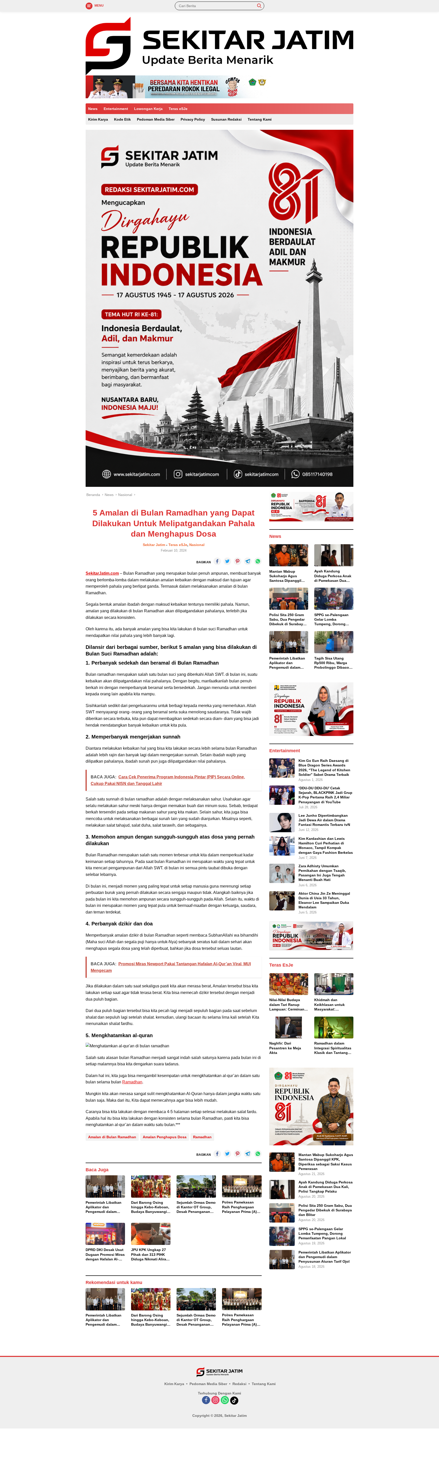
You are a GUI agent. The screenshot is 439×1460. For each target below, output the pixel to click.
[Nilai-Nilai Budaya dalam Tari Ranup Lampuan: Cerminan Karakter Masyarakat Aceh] (288, 984)
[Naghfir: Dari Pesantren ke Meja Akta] (288, 1027)
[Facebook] (206, 1400)
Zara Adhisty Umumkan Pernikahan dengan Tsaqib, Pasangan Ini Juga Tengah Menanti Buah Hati (322, 873)
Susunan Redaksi (226, 119)
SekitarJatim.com (102, 573)
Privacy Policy (193, 119)
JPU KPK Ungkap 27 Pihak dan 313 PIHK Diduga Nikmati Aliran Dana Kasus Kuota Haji (149, 1254)
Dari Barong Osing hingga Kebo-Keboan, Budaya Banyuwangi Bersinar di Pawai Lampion (150, 1207)
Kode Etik (122, 119)
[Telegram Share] (248, 561)
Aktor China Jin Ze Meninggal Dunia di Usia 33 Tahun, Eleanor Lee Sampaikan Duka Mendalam (324, 900)
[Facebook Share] (217, 561)
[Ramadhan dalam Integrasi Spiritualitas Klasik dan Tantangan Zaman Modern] (333, 1027)
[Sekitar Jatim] (219, 46)
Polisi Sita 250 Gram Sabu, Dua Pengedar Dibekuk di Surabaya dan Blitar (287, 619)
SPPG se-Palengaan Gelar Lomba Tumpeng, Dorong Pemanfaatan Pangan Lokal (332, 619)
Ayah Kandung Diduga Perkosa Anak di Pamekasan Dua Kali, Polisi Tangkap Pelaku (332, 576)
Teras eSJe (178, 109)
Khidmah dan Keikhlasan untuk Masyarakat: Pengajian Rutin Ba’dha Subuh (329, 1005)
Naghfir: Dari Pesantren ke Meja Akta (285, 1047)
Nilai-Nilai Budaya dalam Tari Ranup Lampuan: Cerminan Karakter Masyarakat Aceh (287, 1005)
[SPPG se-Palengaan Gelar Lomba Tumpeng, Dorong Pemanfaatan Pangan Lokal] (333, 598)
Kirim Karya (98, 119)
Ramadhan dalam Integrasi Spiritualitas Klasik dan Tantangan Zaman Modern (333, 1048)
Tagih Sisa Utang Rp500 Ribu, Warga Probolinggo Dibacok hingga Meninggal (332, 663)
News (93, 109)
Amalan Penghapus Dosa (164, 1137)
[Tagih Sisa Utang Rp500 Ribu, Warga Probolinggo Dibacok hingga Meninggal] (333, 642)
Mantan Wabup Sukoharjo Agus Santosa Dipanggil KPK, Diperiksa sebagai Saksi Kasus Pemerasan (287, 576)
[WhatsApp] (225, 1400)
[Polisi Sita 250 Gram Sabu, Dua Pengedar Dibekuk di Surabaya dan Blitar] (288, 598)
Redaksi (239, 1384)
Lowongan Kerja (148, 109)
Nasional (197, 545)
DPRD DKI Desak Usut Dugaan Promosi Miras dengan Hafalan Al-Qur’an (105, 1254)
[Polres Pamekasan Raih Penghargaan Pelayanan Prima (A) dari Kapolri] (241, 1186)
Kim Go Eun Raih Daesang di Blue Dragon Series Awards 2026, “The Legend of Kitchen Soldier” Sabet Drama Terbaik (324, 768)
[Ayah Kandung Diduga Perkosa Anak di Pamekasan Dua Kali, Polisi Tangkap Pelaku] (333, 555)
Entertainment (116, 109)
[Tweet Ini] (227, 561)
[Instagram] (215, 1400)
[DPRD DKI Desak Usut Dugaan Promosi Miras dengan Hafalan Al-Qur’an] (105, 1234)
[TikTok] (234, 1401)
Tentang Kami (260, 119)
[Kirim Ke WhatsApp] (258, 561)
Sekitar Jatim (154, 545)
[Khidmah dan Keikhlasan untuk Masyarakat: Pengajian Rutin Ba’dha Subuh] (333, 984)
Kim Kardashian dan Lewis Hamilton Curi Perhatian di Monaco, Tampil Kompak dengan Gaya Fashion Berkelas (326, 846)
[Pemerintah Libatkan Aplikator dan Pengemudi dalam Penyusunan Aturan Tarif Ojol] (105, 1186)
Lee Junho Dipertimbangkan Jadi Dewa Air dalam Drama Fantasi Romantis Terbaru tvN (324, 819)
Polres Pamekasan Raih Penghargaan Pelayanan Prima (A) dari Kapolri (239, 1207)
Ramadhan (132, 1082)
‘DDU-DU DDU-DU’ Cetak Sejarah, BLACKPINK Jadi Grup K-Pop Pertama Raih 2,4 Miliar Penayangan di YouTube (325, 795)
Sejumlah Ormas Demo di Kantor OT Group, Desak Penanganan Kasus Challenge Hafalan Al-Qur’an (196, 1207)
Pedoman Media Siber (156, 119)
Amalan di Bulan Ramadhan (112, 1137)
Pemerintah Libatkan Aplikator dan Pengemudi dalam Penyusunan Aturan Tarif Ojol (103, 1207)
